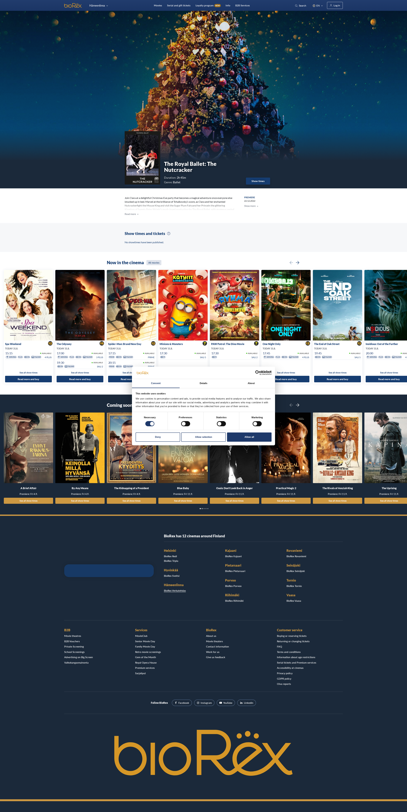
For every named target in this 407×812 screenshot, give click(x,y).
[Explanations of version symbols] (168, 233)
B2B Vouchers (72, 641)
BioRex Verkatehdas (175, 590)
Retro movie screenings (148, 651)
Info (228, 5)
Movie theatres (72, 635)
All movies (153, 262)
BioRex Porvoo (233, 585)
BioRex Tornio (294, 585)
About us (211, 635)
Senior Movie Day (145, 641)
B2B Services (242, 5)
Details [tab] (203, 383)
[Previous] (291, 262)
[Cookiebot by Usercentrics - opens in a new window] (258, 372)
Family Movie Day (145, 646)
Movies (158, 5)
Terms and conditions (289, 651)
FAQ (279, 646)
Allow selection (203, 437)
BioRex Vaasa (293, 600)
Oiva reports (284, 683)
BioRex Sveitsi (171, 575)
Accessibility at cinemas (290, 667)
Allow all (249, 437)
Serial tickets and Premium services (296, 662)
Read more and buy (28, 379)
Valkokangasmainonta (76, 662)
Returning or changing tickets (293, 641)
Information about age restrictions (296, 657)
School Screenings (74, 651)
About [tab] (251, 383)
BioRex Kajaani (233, 556)
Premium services (145, 667)
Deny (158, 437)
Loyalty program (208, 5)
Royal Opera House (146, 662)
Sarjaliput (140, 673)
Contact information (217, 646)
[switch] (185, 423)
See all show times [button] (29, 372)
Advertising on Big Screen (78, 657)
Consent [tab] (156, 383)
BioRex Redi (170, 556)
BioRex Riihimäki (234, 600)
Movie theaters (214, 641)
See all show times (29, 500)
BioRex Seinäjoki (295, 570)
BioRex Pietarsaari (235, 570)
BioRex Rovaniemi (296, 556)
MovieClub (141, 635)
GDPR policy (284, 678)
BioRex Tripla (171, 560)
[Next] (297, 262)
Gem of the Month (145, 657)
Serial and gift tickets (178, 5)
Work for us (212, 651)
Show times (258, 180)
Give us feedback (215, 657)
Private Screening (74, 646)
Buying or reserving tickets (292, 635)
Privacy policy (285, 673)
